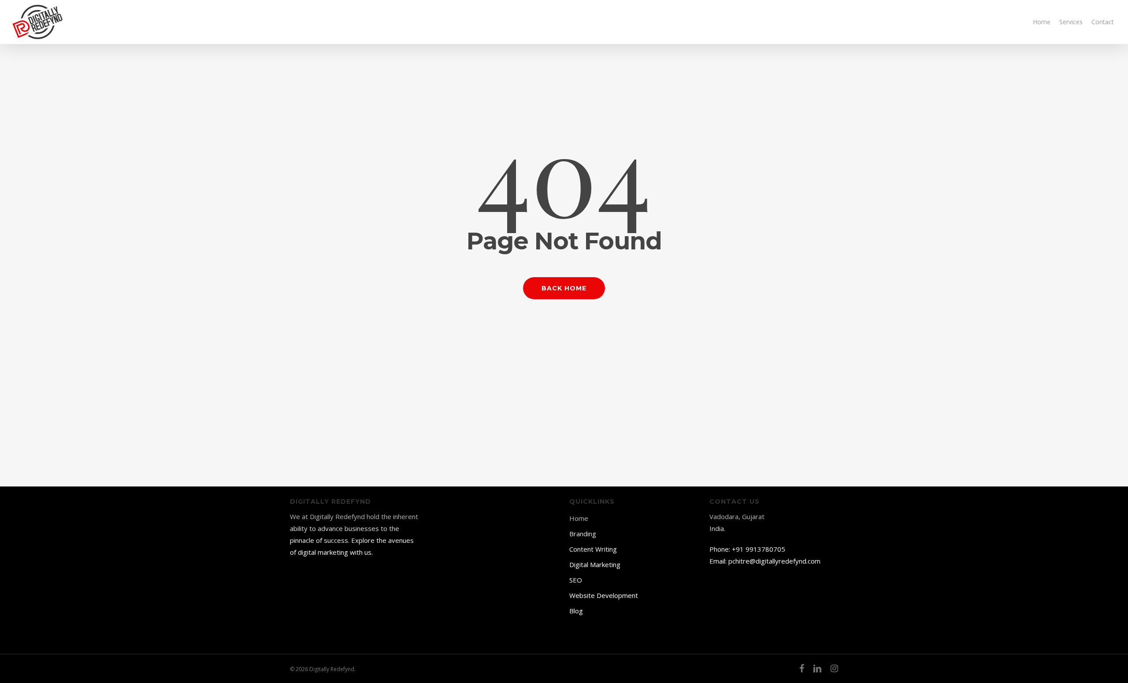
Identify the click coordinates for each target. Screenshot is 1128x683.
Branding (582, 533)
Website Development (603, 595)
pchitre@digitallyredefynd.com (774, 561)
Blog (576, 610)
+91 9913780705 (758, 549)
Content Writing (593, 549)
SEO (575, 579)
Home (578, 518)
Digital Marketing (594, 564)
